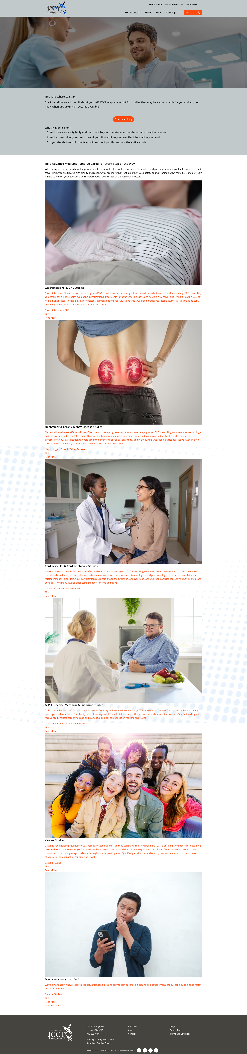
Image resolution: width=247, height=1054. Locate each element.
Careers (131, 1030)
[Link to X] (156, 1050)
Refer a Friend (155, 4)
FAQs (172, 1026)
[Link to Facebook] (139, 1050)
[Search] (201, 4)
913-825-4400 (191, 4)
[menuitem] (155, 4)
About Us (132, 1026)
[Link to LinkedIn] (145, 1050)
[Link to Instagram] (150, 1050)
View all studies (53, 1005)
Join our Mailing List (174, 4)
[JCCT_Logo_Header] (56, 4)
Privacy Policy (176, 1030)
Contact (132, 1033)
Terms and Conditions (180, 1033)
